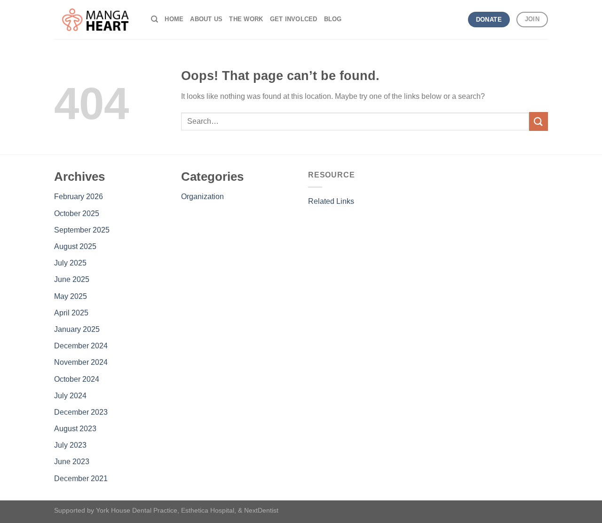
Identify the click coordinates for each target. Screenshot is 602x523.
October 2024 (76, 379)
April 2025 (71, 313)
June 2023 (71, 462)
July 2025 (70, 263)
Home (174, 19)
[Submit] (538, 121)
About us (206, 19)
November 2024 (81, 362)
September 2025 (82, 230)
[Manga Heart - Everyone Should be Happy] (95, 20)
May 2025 (70, 296)
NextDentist (261, 510)
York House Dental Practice (136, 510)
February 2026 (78, 197)
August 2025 (75, 246)
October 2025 (76, 213)
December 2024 (81, 346)
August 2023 (75, 429)
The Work (246, 19)
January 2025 (77, 329)
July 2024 (70, 396)
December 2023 (81, 412)
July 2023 (70, 445)
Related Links (331, 201)
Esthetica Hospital (207, 510)
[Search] (154, 19)
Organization (202, 197)
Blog (333, 19)
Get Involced (293, 19)
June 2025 (71, 279)
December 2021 (81, 479)
